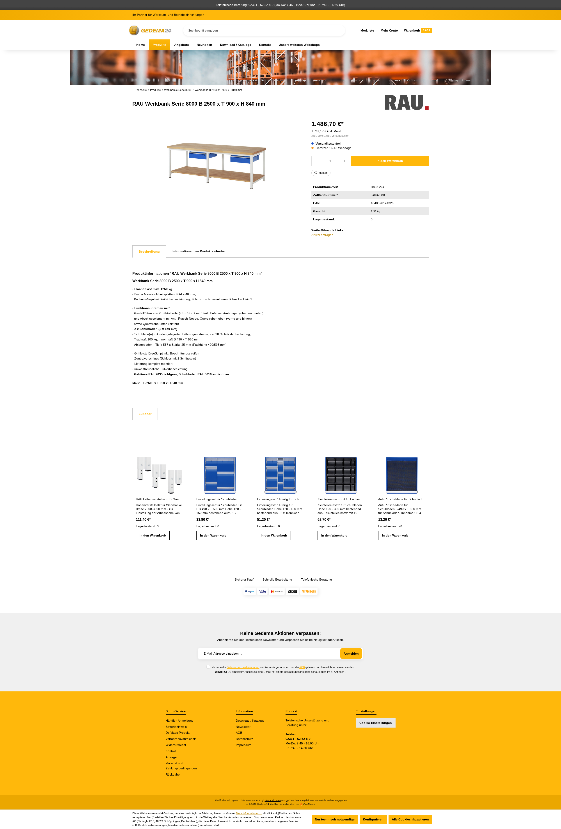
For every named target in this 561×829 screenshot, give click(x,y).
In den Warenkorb (390, 161)
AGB (302, 667)
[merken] (179, 460)
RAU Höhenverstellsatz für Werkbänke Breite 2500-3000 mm (159, 499)
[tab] (149, 251)
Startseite (141, 90)
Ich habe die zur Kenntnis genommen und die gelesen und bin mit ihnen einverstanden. (283, 667)
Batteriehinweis (176, 726)
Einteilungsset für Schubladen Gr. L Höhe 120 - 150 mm (219, 499)
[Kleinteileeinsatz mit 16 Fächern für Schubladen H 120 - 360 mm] (341, 473)
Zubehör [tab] (145, 414)
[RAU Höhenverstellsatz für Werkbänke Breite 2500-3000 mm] (159, 473)
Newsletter (243, 726)
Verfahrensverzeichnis (181, 738)
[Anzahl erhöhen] (344, 161)
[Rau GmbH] (407, 102)
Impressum (243, 745)
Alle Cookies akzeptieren (410, 819)
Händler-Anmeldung (180, 720)
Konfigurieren (373, 819)
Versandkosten (273, 800)
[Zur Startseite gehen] (151, 30)
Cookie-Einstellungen (375, 722)
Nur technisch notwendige (335, 819)
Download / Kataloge (250, 720)
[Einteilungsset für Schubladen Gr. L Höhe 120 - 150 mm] (220, 473)
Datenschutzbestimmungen (243, 667)
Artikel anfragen (322, 235)
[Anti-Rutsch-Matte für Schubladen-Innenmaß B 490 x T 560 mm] (402, 473)
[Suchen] (338, 30)
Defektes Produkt (178, 732)
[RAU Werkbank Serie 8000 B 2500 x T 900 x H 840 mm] (216, 166)
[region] (216, 166)
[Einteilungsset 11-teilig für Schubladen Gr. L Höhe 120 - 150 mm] (280, 473)
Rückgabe (173, 774)
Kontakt (171, 751)
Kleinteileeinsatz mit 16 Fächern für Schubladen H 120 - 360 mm (341, 499)
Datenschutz (244, 738)
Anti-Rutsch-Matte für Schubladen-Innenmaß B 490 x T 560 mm (401, 499)
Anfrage (171, 757)
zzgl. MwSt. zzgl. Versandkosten (330, 135)
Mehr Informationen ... (249, 813)
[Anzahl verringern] (315, 161)
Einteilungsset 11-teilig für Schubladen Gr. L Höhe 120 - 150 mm (280, 499)
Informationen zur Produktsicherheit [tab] (199, 251)
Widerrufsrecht (176, 745)
